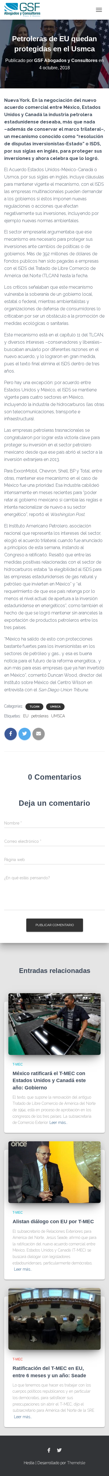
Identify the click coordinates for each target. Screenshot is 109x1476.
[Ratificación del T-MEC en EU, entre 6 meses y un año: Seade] (54, 1318)
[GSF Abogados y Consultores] (24, 10)
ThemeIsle (76, 1463)
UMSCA (55, 706)
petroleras (39, 716)
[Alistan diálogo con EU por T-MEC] (54, 1172)
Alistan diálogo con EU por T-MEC (53, 1221)
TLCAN (34, 706)
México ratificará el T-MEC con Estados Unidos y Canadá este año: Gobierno (49, 1080)
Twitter (59, 1450)
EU (26, 716)
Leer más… (58, 1122)
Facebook (49, 1450)
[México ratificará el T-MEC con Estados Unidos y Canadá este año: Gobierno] (54, 1023)
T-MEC (18, 1064)
